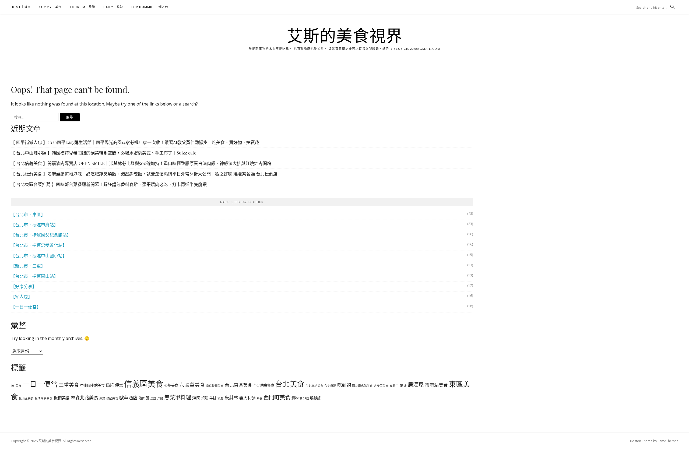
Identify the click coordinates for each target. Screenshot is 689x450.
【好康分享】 (24, 286)
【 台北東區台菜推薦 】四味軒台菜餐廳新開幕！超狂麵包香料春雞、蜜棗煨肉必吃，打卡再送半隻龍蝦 (109, 184)
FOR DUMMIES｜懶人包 (149, 7)
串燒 (110, 385)
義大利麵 (247, 398)
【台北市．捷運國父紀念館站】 (41, 235)
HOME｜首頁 (21, 7)
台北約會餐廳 (263, 385)
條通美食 (112, 398)
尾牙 (403, 385)
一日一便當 (40, 384)
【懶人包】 (21, 297)
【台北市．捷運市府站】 (34, 225)
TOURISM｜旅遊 (82, 7)
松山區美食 (26, 398)
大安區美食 (381, 386)
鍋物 (294, 398)
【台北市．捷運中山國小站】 (39, 256)
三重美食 (69, 384)
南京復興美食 (215, 386)
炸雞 (160, 398)
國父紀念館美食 (362, 386)
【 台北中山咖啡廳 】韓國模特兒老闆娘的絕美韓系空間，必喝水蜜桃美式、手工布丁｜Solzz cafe (103, 153)
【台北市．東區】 (28, 214)
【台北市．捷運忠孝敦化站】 (39, 245)
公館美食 (171, 385)
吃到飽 (344, 385)
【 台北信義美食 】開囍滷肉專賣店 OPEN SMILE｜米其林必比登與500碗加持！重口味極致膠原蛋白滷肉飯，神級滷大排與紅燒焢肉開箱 (141, 163)
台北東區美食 (238, 385)
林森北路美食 (84, 398)
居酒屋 (416, 384)
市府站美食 (436, 385)
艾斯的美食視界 (345, 35)
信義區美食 (143, 383)
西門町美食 (276, 397)
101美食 (16, 386)
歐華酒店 (128, 398)
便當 (119, 385)
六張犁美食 (192, 384)
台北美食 (289, 384)
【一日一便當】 (26, 307)
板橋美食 (62, 398)
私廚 (220, 398)
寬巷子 (394, 386)
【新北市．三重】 (28, 266)
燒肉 (196, 398)
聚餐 (259, 398)
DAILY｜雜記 (113, 7)
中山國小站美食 (92, 385)
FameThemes (668, 441)
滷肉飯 (144, 398)
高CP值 (304, 398)
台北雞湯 (330, 386)
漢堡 (153, 398)
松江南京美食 (43, 398)
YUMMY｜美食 (50, 7)
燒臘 (204, 398)
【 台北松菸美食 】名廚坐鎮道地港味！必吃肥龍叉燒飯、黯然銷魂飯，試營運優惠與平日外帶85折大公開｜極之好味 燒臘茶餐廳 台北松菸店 (144, 174)
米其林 (231, 398)
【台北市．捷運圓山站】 (34, 276)
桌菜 (102, 398)
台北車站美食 (314, 386)
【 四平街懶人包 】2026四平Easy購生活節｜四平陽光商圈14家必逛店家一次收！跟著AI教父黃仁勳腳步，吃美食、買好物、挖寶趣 (135, 142)
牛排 (212, 398)
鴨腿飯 (315, 398)
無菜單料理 (177, 397)
